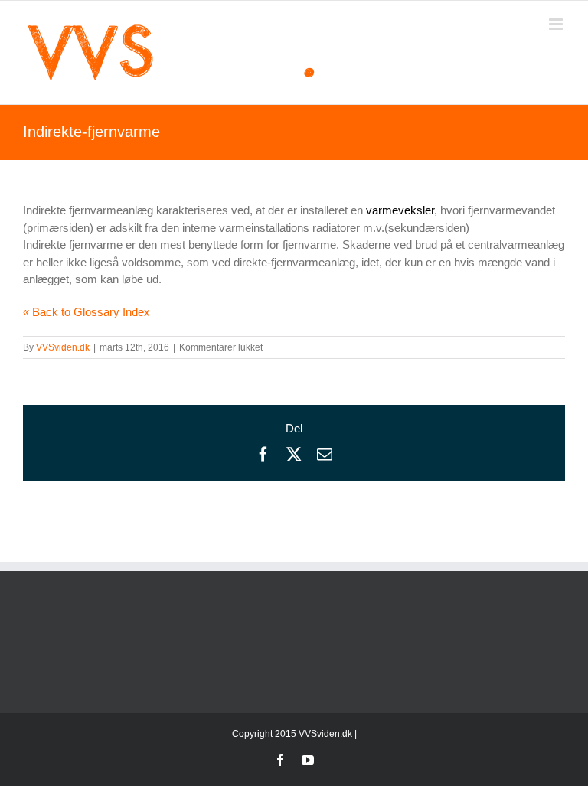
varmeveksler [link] (400, 210)
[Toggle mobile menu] (557, 24)
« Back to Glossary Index (86, 311)
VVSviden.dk (63, 347)
